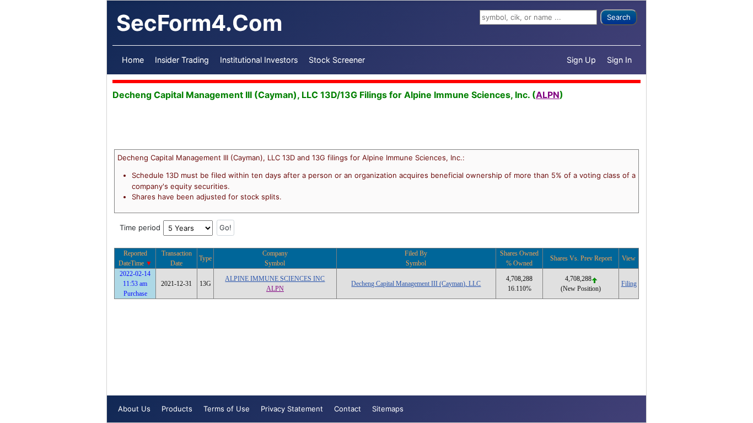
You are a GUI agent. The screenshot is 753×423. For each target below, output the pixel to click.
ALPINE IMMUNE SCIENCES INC (275, 279)
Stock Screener (337, 59)
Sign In (619, 59)
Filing (629, 284)
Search (619, 17)
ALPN (548, 94)
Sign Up (581, 59)
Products (177, 408)
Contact (347, 408)
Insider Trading (182, 59)
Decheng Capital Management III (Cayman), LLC (416, 284)
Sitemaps (388, 408)
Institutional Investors (259, 59)
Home (133, 59)
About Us (134, 408)
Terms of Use (226, 408)
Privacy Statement (292, 408)
